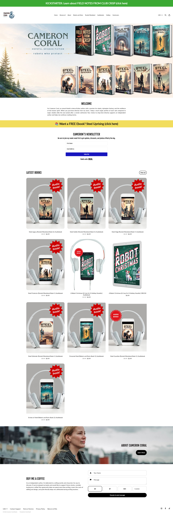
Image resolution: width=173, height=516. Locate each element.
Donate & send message (117, 495)
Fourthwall (28, 512)
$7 (110, 489)
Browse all (62, 15)
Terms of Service (28, 509)
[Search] (165, 15)
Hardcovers (116, 15)
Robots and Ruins (78, 15)
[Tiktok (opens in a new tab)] (169, 508)
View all (142, 172)
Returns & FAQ (52, 509)
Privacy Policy (40, 509)
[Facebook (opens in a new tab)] (165, 508)
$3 (95, 489)
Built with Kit (87, 159)
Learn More (141, 452)
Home (56, 15)
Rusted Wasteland (90, 15)
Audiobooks (100, 15)
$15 (125, 489)
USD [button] (159, 15)
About (69, 15)
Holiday (108, 15)
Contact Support (15, 509)
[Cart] (169, 15)
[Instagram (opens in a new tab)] (161, 508)
